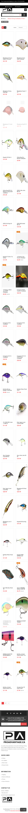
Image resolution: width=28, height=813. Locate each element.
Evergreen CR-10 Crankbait (7, 356)
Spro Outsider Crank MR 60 (6, 456)
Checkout (18, 6)
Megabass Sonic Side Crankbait (21, 58)
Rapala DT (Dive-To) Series (8, 257)
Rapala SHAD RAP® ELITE (20, 555)
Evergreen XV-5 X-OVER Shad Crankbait (21, 357)
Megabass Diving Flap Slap (7, 91)
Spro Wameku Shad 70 (8, 588)
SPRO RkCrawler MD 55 (21, 224)
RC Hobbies (4, 760)
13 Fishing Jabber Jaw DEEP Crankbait (7, 291)
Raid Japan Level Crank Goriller (21, 423)
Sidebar (5, 21)
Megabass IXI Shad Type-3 (21, 489)
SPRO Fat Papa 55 (7, 223)
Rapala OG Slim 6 (7, 157)
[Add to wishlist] (9, 39)
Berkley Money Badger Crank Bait (7, 390)
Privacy (3, 779)
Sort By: (15, 27)
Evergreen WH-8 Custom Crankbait (21, 290)
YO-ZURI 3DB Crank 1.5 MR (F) (8, 423)
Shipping (4, 774)
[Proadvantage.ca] (14, 737)
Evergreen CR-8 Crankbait (21, 323)
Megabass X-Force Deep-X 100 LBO (7, 58)
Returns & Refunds (6, 776)
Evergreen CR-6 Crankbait (7, 323)
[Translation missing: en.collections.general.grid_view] (3, 27)
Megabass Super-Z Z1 (21, 91)
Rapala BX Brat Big (21, 521)
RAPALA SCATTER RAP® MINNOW (7, 654)
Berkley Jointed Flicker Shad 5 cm (7, 688)
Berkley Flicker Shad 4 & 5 (22, 390)
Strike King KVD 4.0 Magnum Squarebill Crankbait (8, 191)
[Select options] (9, 36)
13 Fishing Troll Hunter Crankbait (21, 257)
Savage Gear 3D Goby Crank (21, 688)
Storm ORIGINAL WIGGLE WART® (21, 588)
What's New (4, 762)
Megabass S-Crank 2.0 (7, 125)
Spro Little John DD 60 (21, 456)
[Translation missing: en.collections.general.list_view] (5, 27)
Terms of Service (5, 781)
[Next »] (9, 703)
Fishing (3, 758)
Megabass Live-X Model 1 (7, 522)
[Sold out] (8, 102)
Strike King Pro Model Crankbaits (21, 158)
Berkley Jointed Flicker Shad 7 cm (21, 654)
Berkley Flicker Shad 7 (8, 555)
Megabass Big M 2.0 (22, 124)
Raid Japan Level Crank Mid (7, 489)
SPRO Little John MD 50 (21, 191)
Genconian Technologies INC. (16, 810)
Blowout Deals (5, 765)
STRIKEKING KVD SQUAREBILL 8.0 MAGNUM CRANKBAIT (7, 622)
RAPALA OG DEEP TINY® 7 (21, 621)
